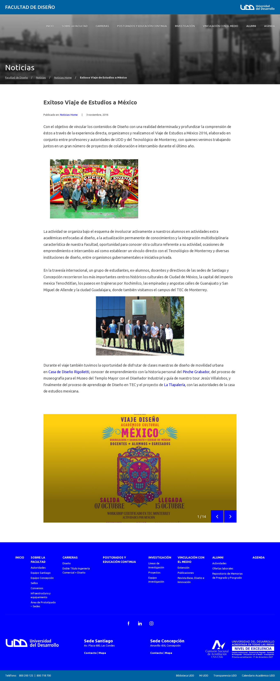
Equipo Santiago (41, 572)
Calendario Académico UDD (258, 675)
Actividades (219, 563)
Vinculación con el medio (191, 559)
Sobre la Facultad (38, 559)
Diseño (67, 563)
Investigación (159, 557)
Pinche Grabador (196, 372)
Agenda (259, 557)
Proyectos (154, 572)
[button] (217, 516)
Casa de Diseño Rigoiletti (68, 372)
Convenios (37, 588)
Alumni (217, 557)
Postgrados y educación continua (119, 559)
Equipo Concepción (42, 577)
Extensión (183, 567)
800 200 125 (26, 675)
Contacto (90, 652)
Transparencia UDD (225, 675)
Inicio (19, 557)
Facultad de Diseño (30, 7)
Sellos (34, 583)
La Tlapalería (174, 385)
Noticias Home (63, 77)
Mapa (102, 652)
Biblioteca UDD (185, 675)
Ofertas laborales (222, 568)
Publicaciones (186, 572)
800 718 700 (44, 675)
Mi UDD (203, 675)
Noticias (41, 77)
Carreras (70, 557)
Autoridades (38, 567)
